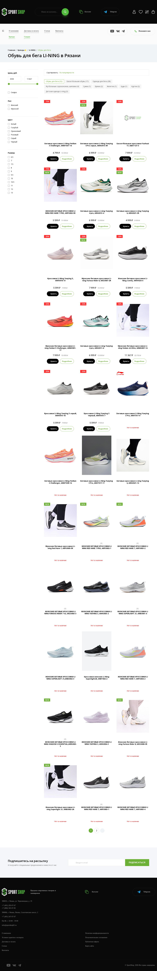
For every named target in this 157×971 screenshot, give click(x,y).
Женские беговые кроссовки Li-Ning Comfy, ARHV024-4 (133, 279)
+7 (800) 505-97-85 (9, 908)
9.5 (128, 133)
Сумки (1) (87, 86)
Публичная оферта (92, 942)
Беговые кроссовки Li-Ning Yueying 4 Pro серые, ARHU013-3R (96, 144)
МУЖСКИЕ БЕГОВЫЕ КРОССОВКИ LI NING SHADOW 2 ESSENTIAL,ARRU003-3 (60, 744)
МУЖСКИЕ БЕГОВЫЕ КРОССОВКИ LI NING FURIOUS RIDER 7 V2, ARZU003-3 (60, 612)
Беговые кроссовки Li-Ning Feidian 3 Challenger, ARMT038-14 (60, 482)
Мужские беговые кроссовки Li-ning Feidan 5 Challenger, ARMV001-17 (60, 348)
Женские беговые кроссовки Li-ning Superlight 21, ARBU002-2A (60, 808)
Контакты (59, 31)
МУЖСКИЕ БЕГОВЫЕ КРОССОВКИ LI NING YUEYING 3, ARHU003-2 (96, 612)
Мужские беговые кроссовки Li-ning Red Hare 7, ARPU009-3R (60, 547)
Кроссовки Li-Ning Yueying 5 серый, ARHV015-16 (60, 414)
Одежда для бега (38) (102, 81)
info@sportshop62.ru (9, 925)
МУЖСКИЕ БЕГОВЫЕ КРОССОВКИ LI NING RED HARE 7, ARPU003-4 (133, 808)
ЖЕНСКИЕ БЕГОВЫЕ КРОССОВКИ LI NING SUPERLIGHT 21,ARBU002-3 (60, 678)
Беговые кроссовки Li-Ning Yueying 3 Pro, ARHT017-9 (133, 414)
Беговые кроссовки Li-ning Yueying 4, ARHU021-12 (133, 482)
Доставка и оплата (31, 31)
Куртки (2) (135, 86)
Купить (54, 159)
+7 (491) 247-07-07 (9, 917)
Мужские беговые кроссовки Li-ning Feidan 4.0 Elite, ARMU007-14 (133, 347)
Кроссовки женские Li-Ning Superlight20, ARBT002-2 (96, 678)
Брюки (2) (99, 86)
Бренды (12, 37)
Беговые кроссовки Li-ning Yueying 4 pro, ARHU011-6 (96, 347)
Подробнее (67, 159)
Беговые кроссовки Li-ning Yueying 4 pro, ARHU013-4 (96, 212)
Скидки (27, 37)
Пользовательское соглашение (96, 937)
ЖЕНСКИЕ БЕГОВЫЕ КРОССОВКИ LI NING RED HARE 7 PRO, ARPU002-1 (97, 547)
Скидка (14, 92)
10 (94, 133)
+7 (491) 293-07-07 (9, 905)
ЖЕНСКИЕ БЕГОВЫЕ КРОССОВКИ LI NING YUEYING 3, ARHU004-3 (97, 743)
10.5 (98, 133)
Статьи (47, 31)
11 (99, 268)
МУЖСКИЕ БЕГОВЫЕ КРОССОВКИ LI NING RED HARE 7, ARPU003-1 (96, 808)
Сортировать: (52, 72)
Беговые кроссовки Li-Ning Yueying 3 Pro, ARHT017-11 (96, 482)
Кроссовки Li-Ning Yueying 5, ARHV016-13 (60, 279)
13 (142, 133)
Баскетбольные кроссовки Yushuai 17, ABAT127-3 (133, 144)
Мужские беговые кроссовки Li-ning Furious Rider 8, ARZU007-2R (96, 279)
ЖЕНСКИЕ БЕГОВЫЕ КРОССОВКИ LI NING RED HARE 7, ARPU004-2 (133, 678)
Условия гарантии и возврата (12, 937)
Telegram (113, 12)
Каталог (87, 12)
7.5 (63, 268)
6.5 (126, 268)
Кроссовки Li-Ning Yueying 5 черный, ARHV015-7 (96, 414)
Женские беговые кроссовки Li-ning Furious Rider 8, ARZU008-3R (133, 743)
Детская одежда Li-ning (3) (57, 91)
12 (60, 133)
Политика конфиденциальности (97, 933)
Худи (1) (124, 86)
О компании (14, 31)
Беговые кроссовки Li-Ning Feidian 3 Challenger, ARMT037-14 (60, 144)
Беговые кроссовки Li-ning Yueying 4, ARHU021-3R (133, 212)
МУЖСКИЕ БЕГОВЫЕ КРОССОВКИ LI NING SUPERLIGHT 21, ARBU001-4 (133, 612)
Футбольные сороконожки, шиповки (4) (62, 86)
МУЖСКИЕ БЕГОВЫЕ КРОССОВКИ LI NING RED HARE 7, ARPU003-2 (133, 547)
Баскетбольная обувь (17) (78, 81)
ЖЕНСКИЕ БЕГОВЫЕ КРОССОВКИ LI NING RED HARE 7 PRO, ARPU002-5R (60, 212)
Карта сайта (89, 946)
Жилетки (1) (112, 86)
